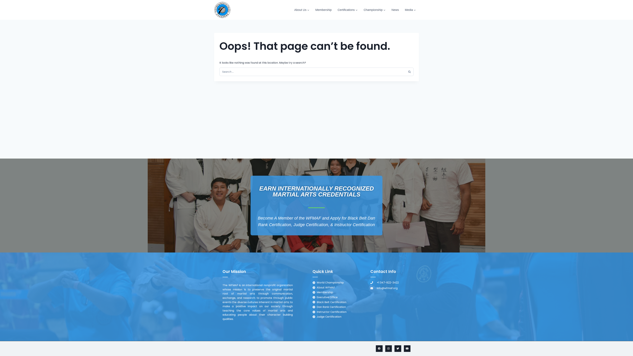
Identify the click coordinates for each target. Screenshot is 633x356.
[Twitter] (397, 348)
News (395, 10)
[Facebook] (379, 348)
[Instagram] (388, 348)
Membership (323, 10)
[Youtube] (407, 348)
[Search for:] (316, 72)
